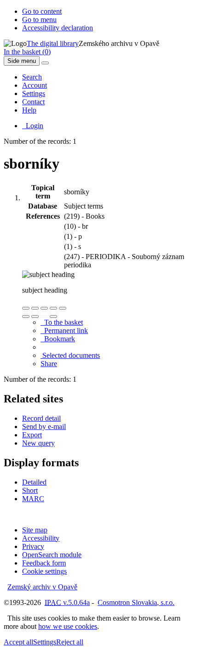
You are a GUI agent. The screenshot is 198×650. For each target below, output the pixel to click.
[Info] (62, 308)
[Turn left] (25, 316)
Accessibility (40, 538)
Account (34, 85)
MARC (33, 499)
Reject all (69, 642)
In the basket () (27, 52)
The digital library (53, 43)
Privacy (33, 546)
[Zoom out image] (35, 308)
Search (32, 77)
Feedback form (44, 563)
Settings (33, 93)
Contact (33, 102)
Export (32, 435)
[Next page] (53, 316)
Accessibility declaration (57, 28)
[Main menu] (45, 63)
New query (38, 443)
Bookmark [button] (58, 339)
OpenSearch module (52, 555)
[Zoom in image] (25, 308)
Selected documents (70, 355)
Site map (34, 530)
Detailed (34, 482)
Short (30, 490)
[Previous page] (44, 316)
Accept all (18, 642)
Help (29, 110)
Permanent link (64, 330)
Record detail (41, 418)
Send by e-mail (44, 426)
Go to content (42, 11)
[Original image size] (44, 308)
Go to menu (39, 19)
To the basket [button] (62, 322)
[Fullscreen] (53, 308)
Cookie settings (44, 571)
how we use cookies (67, 626)
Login (32, 126)
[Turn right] (35, 316)
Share (49, 363)
